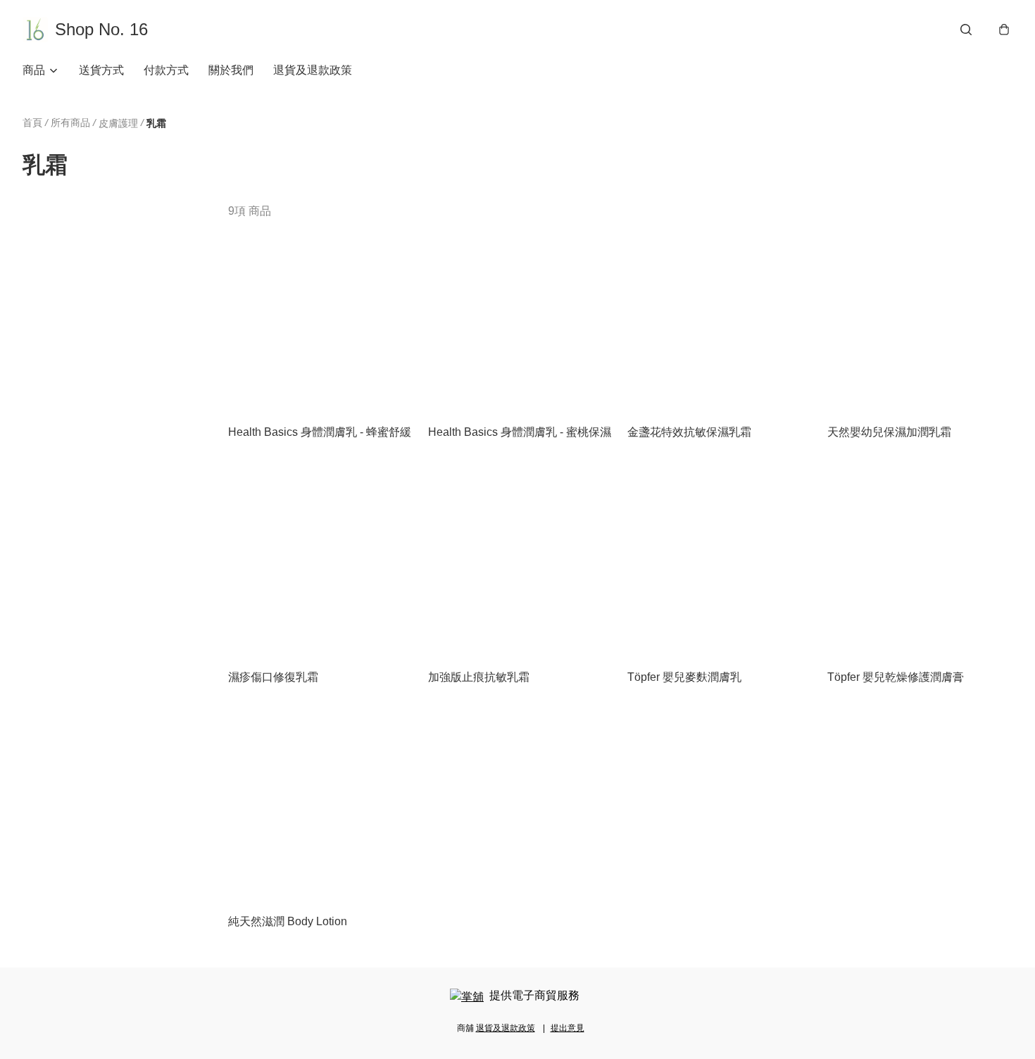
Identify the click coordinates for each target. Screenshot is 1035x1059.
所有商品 (70, 122)
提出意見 (567, 1028)
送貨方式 (101, 70)
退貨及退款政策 (312, 70)
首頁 (32, 122)
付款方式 (166, 70)
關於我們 (230, 70)
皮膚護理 (118, 123)
